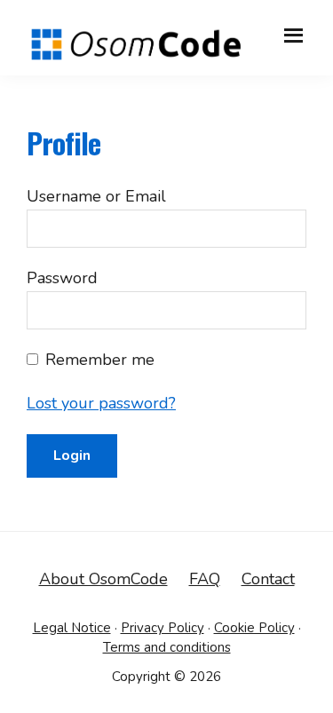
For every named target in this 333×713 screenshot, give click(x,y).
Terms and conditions (167, 647)
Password (62, 278)
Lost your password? (101, 403)
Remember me (100, 359)
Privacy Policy (162, 628)
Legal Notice (72, 628)
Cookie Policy (254, 628)
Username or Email (96, 196)
